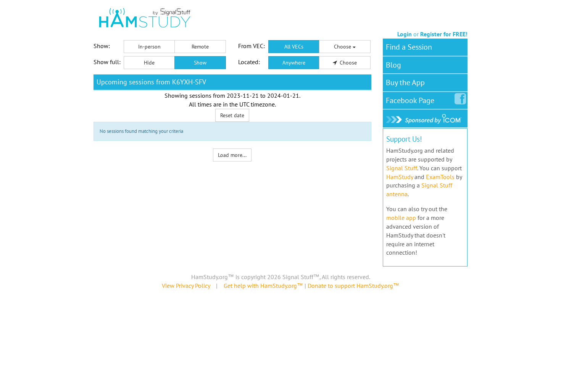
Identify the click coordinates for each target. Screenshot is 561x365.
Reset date (232, 115)
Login (404, 34)
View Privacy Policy (186, 285)
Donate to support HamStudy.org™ (353, 285)
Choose (343, 46)
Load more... (232, 155)
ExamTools (440, 177)
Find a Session (409, 47)
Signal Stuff (401, 168)
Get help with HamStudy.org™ (263, 285)
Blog (393, 65)
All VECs (293, 46)
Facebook (410, 100)
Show (200, 62)
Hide (149, 62)
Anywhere (293, 62)
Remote (200, 46)
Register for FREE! (444, 34)
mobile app (401, 217)
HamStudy (399, 177)
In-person (149, 46)
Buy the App (405, 82)
